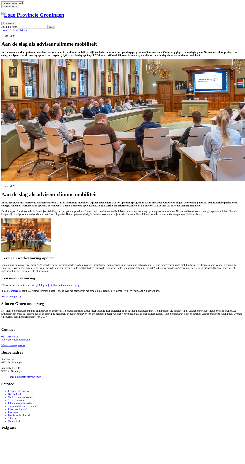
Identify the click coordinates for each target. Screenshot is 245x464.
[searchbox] (32, 27)
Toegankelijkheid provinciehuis (24, 376)
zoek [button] (51, 27)
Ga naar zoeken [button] (10, 6)
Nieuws (24, 30)
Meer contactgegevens (13, 345)
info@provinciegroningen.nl (16, 339)
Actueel (14, 30)
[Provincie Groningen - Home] (32, 15)
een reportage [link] (11, 290)
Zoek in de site (9, 26)
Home (4, 30)
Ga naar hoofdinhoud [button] (13, 3)
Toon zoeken (9, 23)
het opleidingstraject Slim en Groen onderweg (55, 285)
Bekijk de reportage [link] (11, 296)
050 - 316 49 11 (9, 336)
